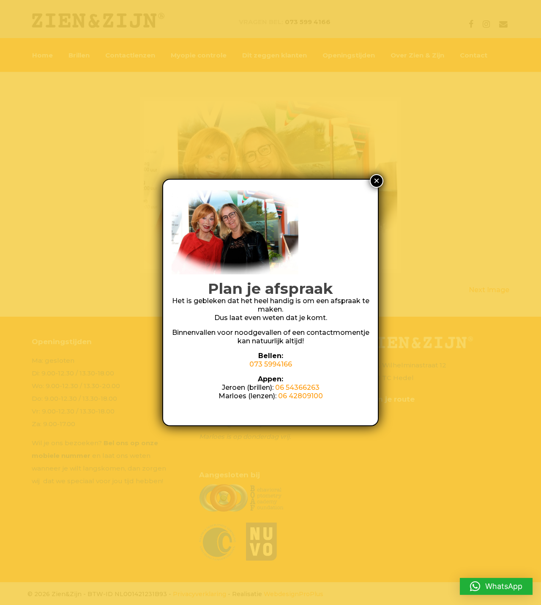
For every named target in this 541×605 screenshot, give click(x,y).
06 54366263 (297, 387)
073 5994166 (270, 364)
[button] (496, 586)
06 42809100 (300, 396)
